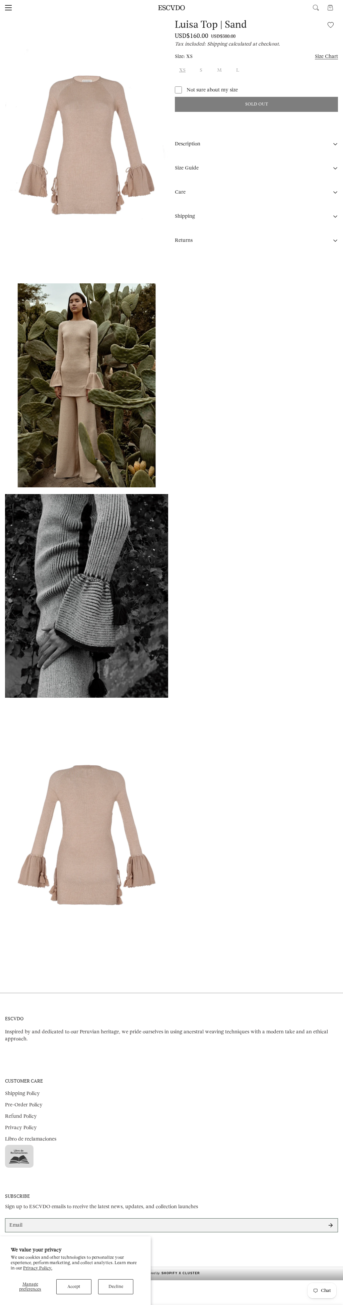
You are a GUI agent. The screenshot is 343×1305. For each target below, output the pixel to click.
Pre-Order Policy (24, 1105)
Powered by (171, 1273)
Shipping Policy (22, 1093)
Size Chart (326, 56)
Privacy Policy (21, 1127)
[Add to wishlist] (330, 24)
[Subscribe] (330, 1225)
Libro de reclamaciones (30, 1139)
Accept (73, 1286)
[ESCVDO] (171, 8)
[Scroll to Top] (330, 1268)
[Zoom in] (157, 29)
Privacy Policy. (37, 1268)
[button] (330, 7)
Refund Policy (21, 1116)
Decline (116, 1286)
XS (182, 70)
